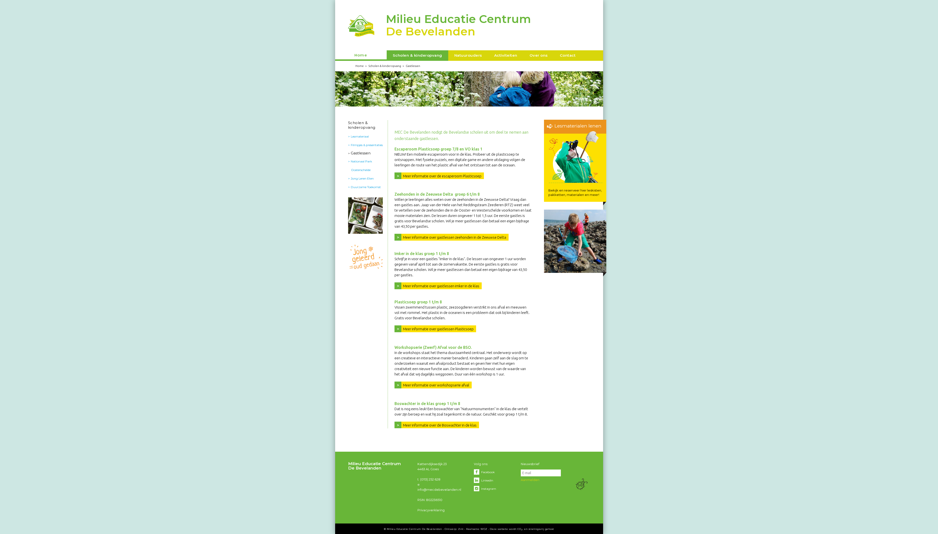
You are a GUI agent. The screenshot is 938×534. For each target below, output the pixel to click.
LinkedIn (487, 480)
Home (360, 55)
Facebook (488, 472)
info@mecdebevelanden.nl (439, 489)
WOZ (483, 529)
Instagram (488, 489)
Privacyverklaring (431, 510)
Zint (461, 529)
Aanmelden (530, 480)
